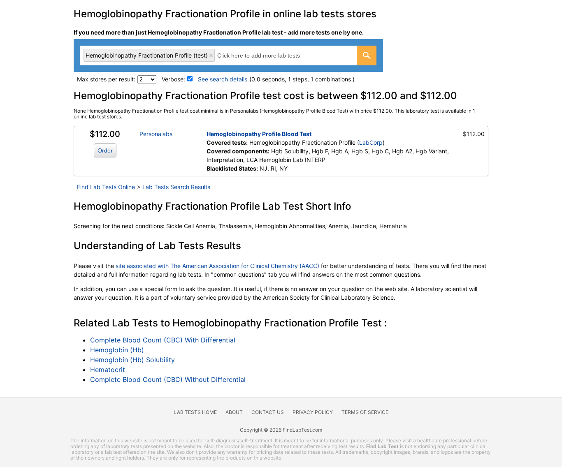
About (234, 412)
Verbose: (173, 79)
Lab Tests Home (195, 412)
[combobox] (228, 55)
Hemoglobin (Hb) (117, 350)
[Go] (366, 55)
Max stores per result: (106, 79)
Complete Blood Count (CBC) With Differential (162, 340)
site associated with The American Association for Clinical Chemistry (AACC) (217, 265)
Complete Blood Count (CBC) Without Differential (168, 379)
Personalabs (155, 133)
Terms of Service (364, 412)
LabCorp (371, 142)
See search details (222, 79)
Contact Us (267, 412)
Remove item (211, 55)
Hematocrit (107, 369)
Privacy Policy (313, 412)
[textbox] (267, 55)
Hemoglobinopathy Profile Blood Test (259, 133)
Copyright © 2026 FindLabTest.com (281, 430)
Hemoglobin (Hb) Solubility (132, 360)
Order (105, 150)
